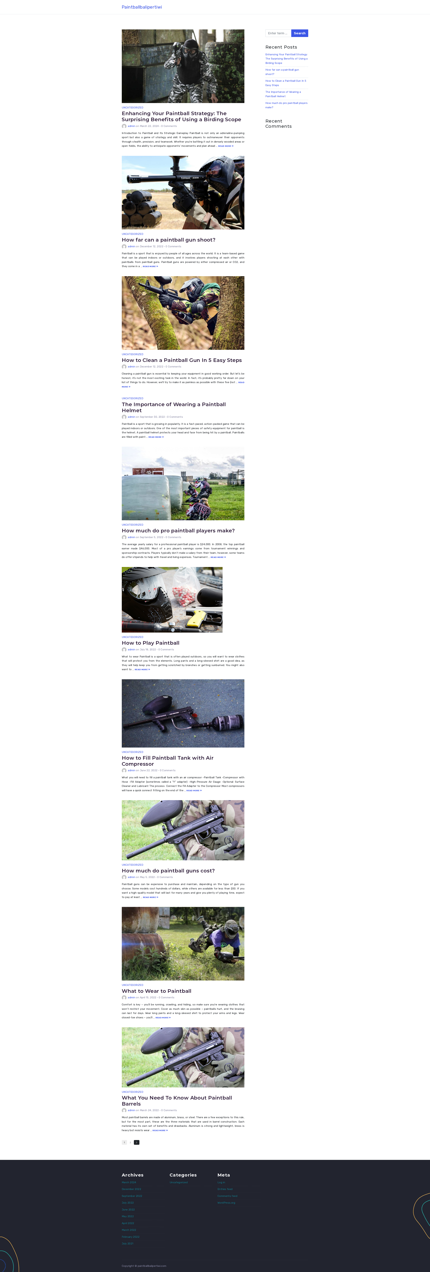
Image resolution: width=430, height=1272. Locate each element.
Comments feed (227, 1196)
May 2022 (128, 1216)
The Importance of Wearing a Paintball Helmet (174, 407)
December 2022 (131, 1189)
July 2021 (127, 1243)
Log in (221, 1182)
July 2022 (128, 1202)
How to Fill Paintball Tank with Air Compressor (167, 761)
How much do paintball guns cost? (168, 871)
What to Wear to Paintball (156, 991)
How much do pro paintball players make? (178, 530)
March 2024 (129, 1182)
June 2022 (128, 1209)
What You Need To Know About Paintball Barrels (177, 1101)
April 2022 (128, 1223)
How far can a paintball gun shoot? (169, 240)
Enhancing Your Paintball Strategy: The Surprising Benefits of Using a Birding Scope (181, 116)
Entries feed (225, 1189)
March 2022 (129, 1229)
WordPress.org (226, 1202)
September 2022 (132, 1196)
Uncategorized (132, 107)
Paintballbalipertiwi (142, 7)
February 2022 (130, 1236)
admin (131, 126)
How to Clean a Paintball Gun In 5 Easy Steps (182, 360)
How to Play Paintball (151, 643)
